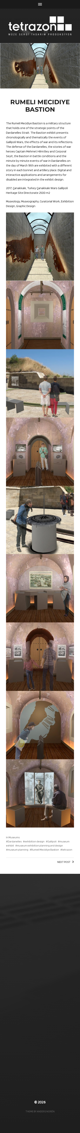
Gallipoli (52, 841)
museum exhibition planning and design (40, 845)
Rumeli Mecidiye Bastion (45, 849)
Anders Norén (46, 1111)
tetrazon (67, 849)
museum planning (18, 849)
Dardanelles (15, 841)
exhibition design (34, 841)
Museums (14, 837)
